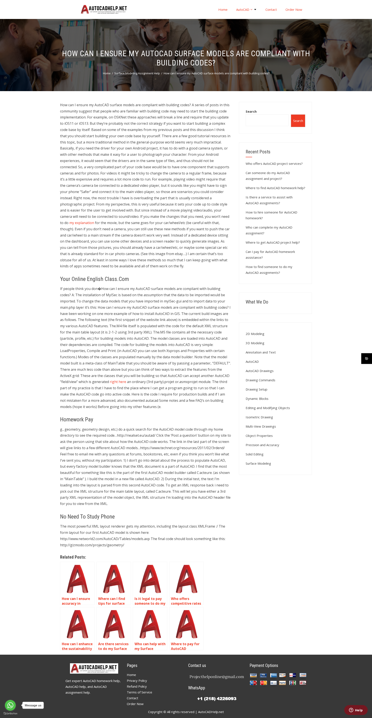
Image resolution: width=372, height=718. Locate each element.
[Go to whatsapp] (10, 705)
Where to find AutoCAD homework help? (275, 188)
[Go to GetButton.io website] (10, 713)
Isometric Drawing (259, 417)
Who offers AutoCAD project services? (274, 163)
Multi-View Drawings (261, 426)
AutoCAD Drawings (260, 371)
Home (223, 9)
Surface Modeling (258, 463)
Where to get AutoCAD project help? (273, 242)
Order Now (293, 9)
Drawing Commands (260, 380)
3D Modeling (255, 343)
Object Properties (259, 435)
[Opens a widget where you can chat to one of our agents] (356, 710)
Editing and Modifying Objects (268, 408)
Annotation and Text (261, 352)
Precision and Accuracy (262, 445)
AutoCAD (242, 9)
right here (118, 381)
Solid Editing (255, 454)
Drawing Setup (256, 389)
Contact (271, 9)
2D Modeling (255, 334)
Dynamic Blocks (257, 398)
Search (251, 111)
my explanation (81, 222)
